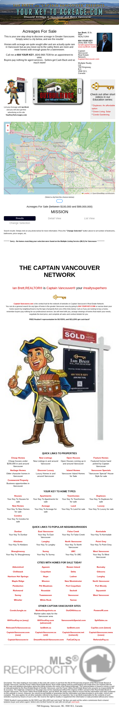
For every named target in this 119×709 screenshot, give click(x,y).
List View (89, 218)
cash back (75, 702)
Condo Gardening (101, 114)
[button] (8, 126)
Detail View (54, 218)
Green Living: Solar (102, 111)
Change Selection (19, 223)
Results (20, 218)
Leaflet (86, 193)
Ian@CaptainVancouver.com (91, 45)
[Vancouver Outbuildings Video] (58, 78)
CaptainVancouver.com (88, 59)
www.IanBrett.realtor (87, 47)
